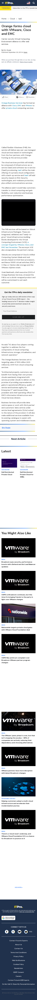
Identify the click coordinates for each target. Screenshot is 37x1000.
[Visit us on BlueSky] (25, 931)
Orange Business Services (11, 103)
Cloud (12, 19)
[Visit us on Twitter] (13, 931)
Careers (18, 976)
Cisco (14, 105)
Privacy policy (18, 956)
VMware (28, 105)
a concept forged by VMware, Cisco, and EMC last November (17, 245)
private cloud (11, 108)
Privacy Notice (29, 326)
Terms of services (26, 324)
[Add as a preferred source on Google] (8, 918)
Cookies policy (18, 964)
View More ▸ (18, 887)
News (25, 52)
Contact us (18, 948)
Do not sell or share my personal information (18, 984)
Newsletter (32, 97)
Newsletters (18, 968)
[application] (18, 211)
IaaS (20, 19)
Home (3, 19)
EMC (19, 105)
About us (18, 945)
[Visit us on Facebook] (6, 931)
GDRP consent (18, 972)
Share (6, 97)
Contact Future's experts (18, 941)
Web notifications (18, 960)
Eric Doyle (7, 50)
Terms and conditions (18, 952)
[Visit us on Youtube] (19, 931)
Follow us (21, 97)
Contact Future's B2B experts (18, 980)
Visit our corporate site (26, 912)
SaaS (26, 175)
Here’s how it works (26, 62)
